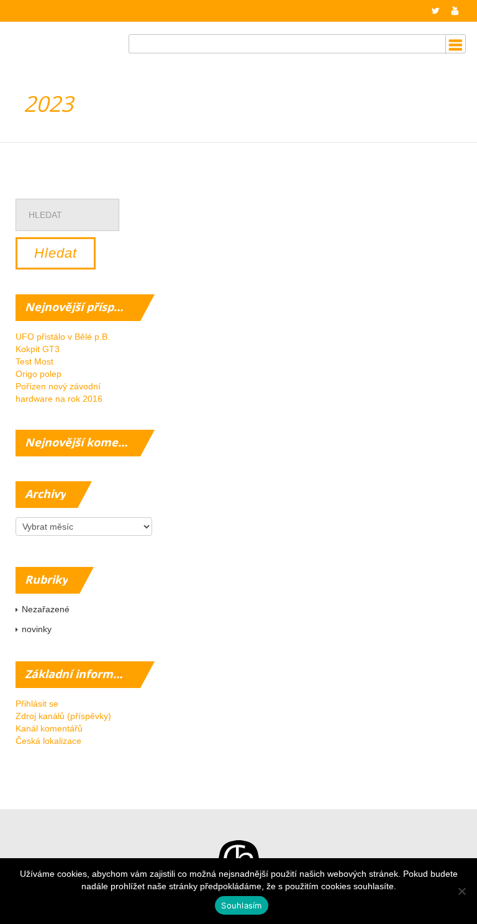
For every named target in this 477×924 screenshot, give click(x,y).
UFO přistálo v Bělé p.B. (63, 337)
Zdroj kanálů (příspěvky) (63, 716)
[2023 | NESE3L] (64, 35)
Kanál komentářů (49, 728)
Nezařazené (46, 609)
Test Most (34, 361)
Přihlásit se (37, 704)
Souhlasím (241, 905)
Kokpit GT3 (38, 349)
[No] (461, 891)
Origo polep (38, 374)
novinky (37, 629)
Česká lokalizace (48, 741)
